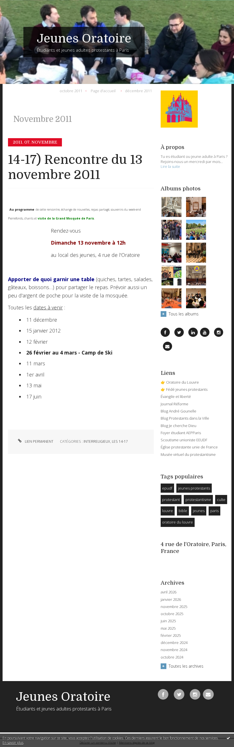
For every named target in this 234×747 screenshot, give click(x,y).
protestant (171, 499)
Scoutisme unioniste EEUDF (184, 439)
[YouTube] (204, 332)
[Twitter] (178, 332)
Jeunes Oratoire (84, 38)
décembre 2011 (138, 90)
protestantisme (198, 499)
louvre (167, 510)
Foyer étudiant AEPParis (181, 432)
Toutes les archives (186, 666)
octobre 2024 (172, 657)
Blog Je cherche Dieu (178, 425)
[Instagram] (218, 332)
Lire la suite (170, 166)
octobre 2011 (71, 90)
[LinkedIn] (192, 332)
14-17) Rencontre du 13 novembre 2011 (75, 167)
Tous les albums (184, 314)
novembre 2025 (174, 606)
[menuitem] (72, 91)
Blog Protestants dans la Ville (185, 418)
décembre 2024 (174, 642)
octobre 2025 (172, 613)
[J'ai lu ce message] (228, 738)
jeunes (199, 510)
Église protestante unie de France (189, 447)
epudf (167, 488)
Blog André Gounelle (178, 411)
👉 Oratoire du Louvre (180, 382)
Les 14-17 (120, 441)
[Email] (167, 346)
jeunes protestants (194, 488)
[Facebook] (165, 332)
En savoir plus (13, 742)
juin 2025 (168, 621)
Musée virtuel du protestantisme (188, 454)
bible (183, 510)
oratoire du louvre (177, 522)
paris (214, 510)
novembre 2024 (174, 649)
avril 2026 (168, 592)
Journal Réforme (174, 403)
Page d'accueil (103, 90)
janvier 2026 (171, 599)
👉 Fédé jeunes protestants (184, 389)
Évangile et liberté (176, 396)
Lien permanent (38, 441)
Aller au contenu (19, 4)
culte (221, 499)
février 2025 (171, 635)
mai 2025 (168, 628)
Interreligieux (97, 441)
